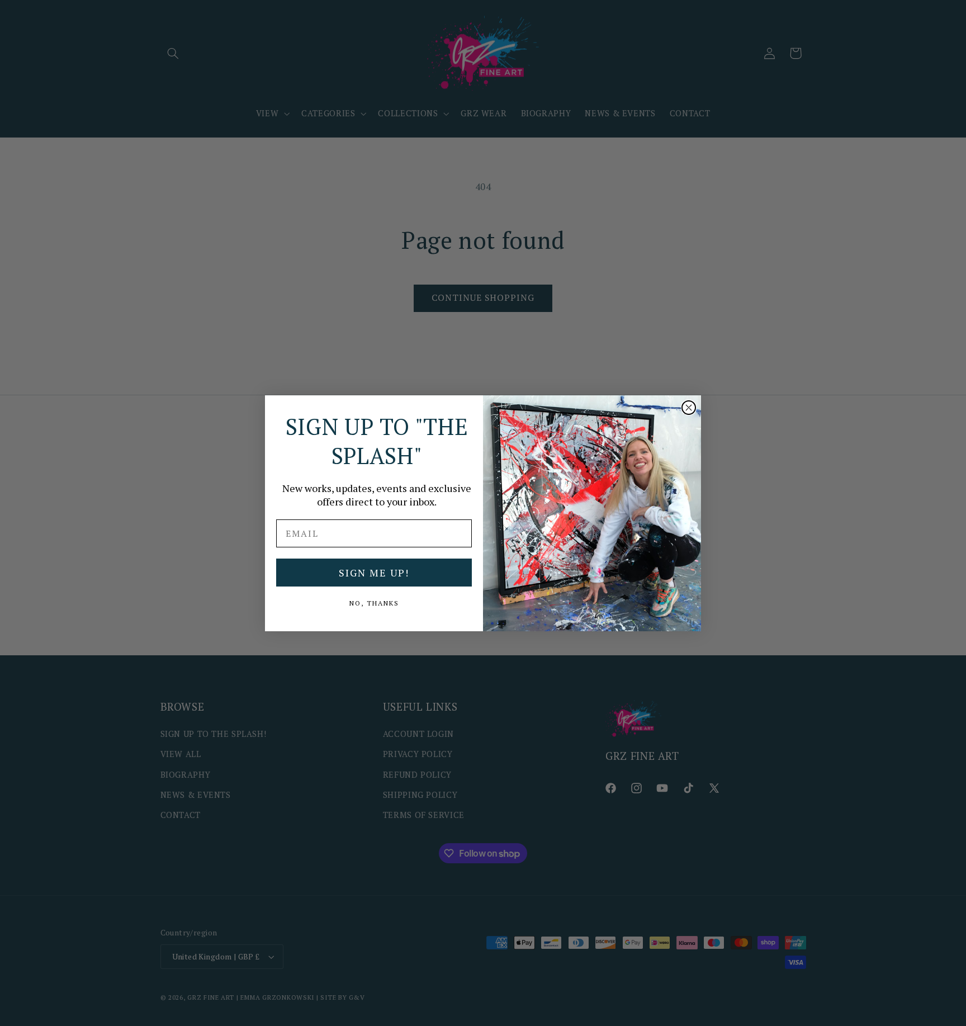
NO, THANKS (374, 603)
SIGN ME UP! (374, 572)
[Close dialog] (688, 407)
